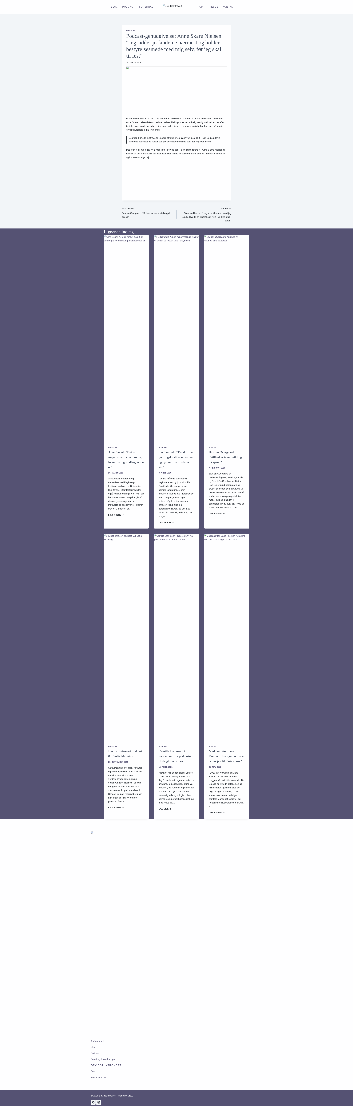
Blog (114, 7)
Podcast (128, 7)
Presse (213, 7)
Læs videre (116, 515)
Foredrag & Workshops (103, 1059)
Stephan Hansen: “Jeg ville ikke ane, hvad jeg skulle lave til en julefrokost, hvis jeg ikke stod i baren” (206, 214)
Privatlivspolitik (99, 1077)
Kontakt (229, 7)
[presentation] (126, 338)
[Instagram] (98, 1102)
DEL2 (130, 1095)
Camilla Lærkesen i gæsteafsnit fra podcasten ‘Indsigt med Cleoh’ (175, 756)
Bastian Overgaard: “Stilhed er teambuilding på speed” (146, 212)
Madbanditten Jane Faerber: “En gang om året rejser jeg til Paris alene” (226, 756)
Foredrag (146, 7)
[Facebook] (93, 1102)
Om (201, 7)
